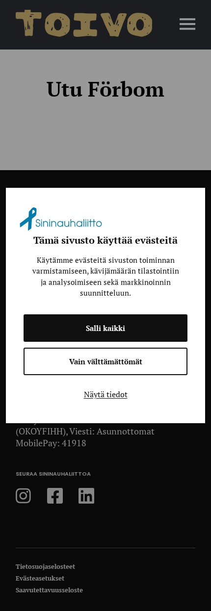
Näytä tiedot (106, 394)
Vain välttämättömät (105, 361)
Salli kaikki (105, 328)
